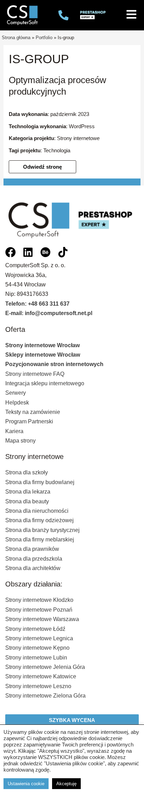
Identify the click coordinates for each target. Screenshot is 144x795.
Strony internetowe (78, 138)
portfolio (44, 37)
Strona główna (16, 37)
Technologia (56, 150)
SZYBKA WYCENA (72, 720)
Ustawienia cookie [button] (26, 783)
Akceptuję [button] (66, 783)
